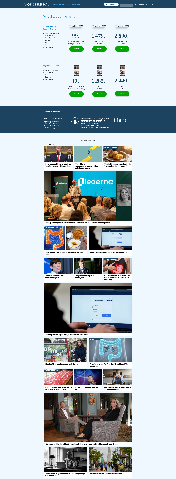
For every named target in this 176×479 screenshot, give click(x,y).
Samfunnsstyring (73, 4)
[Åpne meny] (149, 4)
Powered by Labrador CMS (88, 140)
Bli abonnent (111, 4)
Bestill (76, 49)
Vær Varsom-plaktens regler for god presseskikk (95, 119)
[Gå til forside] (36, 4)
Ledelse (55, 4)
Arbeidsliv (62, 4)
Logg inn (140, 4)
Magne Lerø (58, 118)
